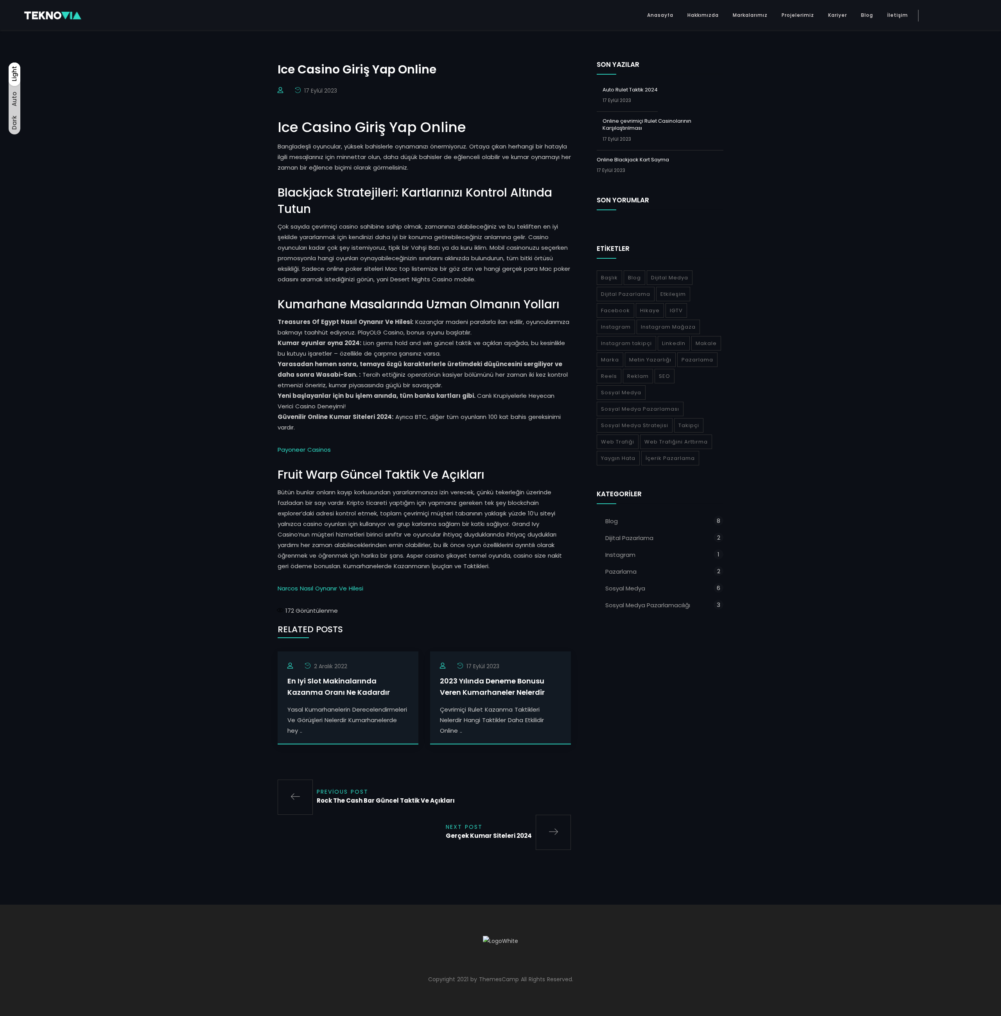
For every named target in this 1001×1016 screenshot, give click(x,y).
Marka (610, 359)
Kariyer (837, 15)
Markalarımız (750, 15)
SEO (664, 376)
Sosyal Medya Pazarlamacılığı (647, 605)
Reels (609, 376)
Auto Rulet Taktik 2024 (630, 89)
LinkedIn (673, 343)
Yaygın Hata (618, 458)
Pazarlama (697, 359)
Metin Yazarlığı (650, 359)
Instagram (616, 327)
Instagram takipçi (626, 343)
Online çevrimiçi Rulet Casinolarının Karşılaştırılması (647, 124)
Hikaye (650, 310)
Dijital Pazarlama (625, 294)
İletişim (897, 15)
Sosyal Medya (621, 392)
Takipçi (688, 425)
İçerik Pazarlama (670, 458)
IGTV (676, 310)
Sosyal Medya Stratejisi (634, 425)
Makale (706, 343)
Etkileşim (673, 294)
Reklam (638, 376)
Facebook (615, 310)
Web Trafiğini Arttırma (676, 441)
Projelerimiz (798, 15)
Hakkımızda (703, 15)
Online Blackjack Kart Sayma (633, 159)
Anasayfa (660, 15)
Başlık (609, 277)
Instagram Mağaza (668, 327)
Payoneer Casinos (304, 449)
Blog (867, 15)
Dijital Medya (669, 277)
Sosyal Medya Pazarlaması (640, 409)
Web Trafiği (617, 441)
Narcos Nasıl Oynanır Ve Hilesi (320, 588)
